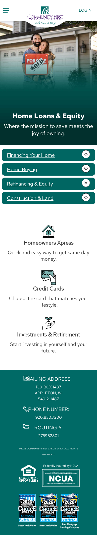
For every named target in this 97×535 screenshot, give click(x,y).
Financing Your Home (31, 155)
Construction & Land (30, 198)
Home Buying (22, 169)
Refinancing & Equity (30, 184)
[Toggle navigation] (6, 10)
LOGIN (85, 10)
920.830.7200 (48, 417)
